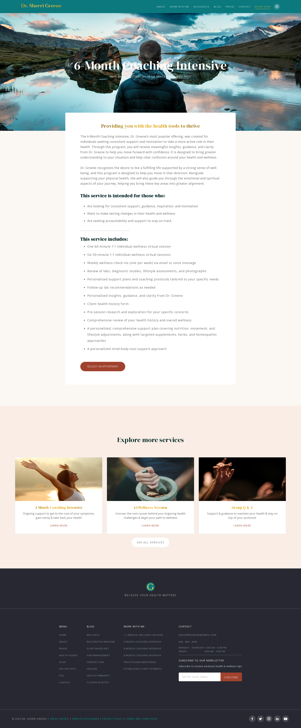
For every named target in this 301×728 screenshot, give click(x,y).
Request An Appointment (102, 366)
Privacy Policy (112, 718)
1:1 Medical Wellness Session (143, 634)
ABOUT (161, 6)
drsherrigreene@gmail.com (197, 634)
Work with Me (179, 6)
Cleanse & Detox (98, 682)
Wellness (93, 634)
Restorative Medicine (101, 641)
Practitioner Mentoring (140, 662)
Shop (62, 662)
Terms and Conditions (141, 718)
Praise (230, 6)
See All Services (150, 542)
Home (62, 634)
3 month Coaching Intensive (142, 641)
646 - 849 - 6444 (188, 641)
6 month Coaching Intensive (142, 648)
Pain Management (98, 655)
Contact (245, 6)
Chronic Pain (95, 662)
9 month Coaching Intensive (142, 655)
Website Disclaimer (85, 718)
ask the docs (67, 668)
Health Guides (68, 655)
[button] (202, 6)
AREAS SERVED (59, 718)
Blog (217, 6)
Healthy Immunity (98, 675)
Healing (92, 668)
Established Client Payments (143, 668)
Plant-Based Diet (98, 648)
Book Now (262, 6)
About (63, 641)
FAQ (61, 675)
